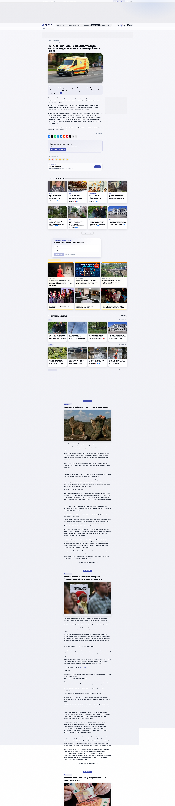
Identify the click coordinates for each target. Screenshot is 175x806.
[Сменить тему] (124, 25)
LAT (131, 25)
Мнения (103, 25)
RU (128, 25)
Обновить (123, 315)
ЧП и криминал (86, 25)
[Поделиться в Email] (73, 136)
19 (49, 133)
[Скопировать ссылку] (76, 136)
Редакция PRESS (69, 42)
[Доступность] (131, 1)
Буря (50, 319)
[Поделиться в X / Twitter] (52, 136)
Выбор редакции (95, 25)
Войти (128, 1)
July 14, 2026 (82, 667)
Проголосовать (59, 254)
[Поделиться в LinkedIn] (61, 136)
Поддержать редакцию (118, 1)
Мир (79, 25)
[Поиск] (118, 25)
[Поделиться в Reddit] (64, 136)
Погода (51, 344)
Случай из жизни (50, 28)
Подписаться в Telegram (58, 149)
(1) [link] (55, 200)
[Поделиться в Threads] (70, 136)
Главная (59, 25)
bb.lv (61, 93)
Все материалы (123, 319)
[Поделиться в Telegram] (58, 136)
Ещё (109, 25)
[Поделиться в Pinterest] (67, 136)
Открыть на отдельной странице (87, 562)
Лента (64, 25)
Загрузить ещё (87, 233)
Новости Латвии (72, 25)
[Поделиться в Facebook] (49, 136)
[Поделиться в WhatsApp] (55, 136)
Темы (44, 28)
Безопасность (52, 369)
